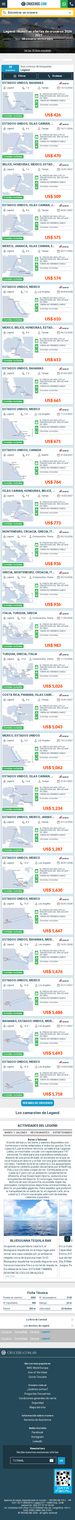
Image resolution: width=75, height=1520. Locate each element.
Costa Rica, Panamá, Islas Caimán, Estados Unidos (28, 694)
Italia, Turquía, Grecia (19, 613)
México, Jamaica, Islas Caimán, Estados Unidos (28, 246)
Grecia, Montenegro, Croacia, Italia (28, 572)
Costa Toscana (38, 1376)
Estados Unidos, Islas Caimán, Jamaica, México (28, 205)
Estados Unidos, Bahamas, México (28, 939)
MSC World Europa (37, 1367)
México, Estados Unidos (21, 735)
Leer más (10, 1276)
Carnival (34, 1331)
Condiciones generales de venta (37, 1398)
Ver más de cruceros (38, 1103)
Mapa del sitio (37, 1407)
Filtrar (22, 75)
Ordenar (57, 75)
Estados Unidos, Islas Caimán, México (28, 123)
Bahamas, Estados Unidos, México (28, 1021)
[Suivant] (67, 1239)
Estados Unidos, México (21, 286)
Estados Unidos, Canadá (21, 450)
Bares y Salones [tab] (16, 1132)
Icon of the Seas (37, 1372)
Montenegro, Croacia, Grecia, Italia (28, 531)
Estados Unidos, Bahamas (23, 83)
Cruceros (6, 1331)
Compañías (20, 1331)
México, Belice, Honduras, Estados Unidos (28, 327)
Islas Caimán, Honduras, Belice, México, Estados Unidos (28, 490)
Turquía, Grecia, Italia (19, 654)
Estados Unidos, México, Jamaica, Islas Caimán (28, 817)
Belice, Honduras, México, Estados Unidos (28, 164)
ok (61, 1460)
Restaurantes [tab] (40, 1132)
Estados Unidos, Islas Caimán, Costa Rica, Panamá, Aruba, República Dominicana (28, 776)
